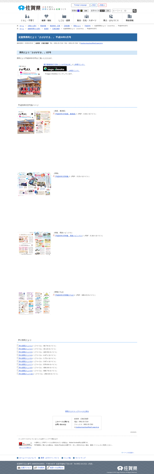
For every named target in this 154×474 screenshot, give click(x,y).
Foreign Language (80, 5)
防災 (94, 5)
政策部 (46, 29)
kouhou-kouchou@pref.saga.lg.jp (91, 43)
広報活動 (67, 26)
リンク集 (67, 458)
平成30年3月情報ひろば (64, 295)
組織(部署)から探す (34, 29)
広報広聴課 (56, 29)
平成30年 (88, 26)
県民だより (77, 26)
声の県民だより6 (25, 361)
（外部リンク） (74, 71)
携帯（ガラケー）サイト (50, 458)
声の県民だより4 (25, 355)
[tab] (27, 18)
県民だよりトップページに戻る (77, 411)
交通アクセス (26, 468)
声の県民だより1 (25, 346)
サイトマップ (80, 458)
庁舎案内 (41, 468)
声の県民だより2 (25, 349)
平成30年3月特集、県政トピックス (68, 236)
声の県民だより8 (25, 368)
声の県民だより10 (25, 374)
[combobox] (122, 11)
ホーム (22, 26)
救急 (102, 5)
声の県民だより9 (25, 371)
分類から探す (32, 26)
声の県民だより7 (25, 364)
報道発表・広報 (55, 26)
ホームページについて (27, 458)
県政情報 (43, 26)
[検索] (135, 11)
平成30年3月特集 (62, 176)
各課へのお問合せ (57, 468)
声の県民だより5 (25, 358)
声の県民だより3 (25, 352)
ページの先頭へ (128, 452)
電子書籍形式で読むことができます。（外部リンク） (64, 64)
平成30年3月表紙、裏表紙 (65, 114)
